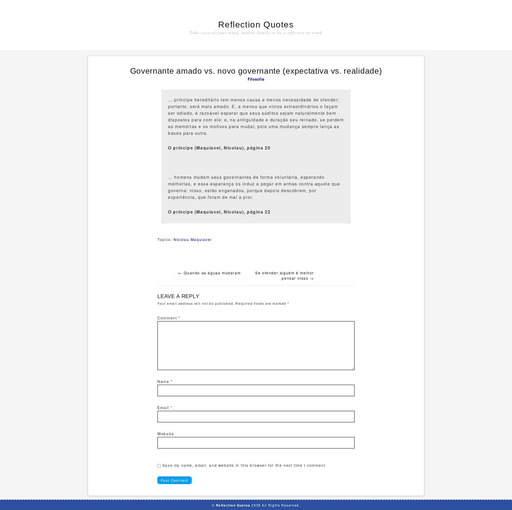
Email (164, 407)
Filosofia (256, 79)
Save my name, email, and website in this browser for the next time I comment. (244, 465)
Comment (168, 318)
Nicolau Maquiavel (192, 239)
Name (165, 381)
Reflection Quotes (256, 24)
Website (165, 433)
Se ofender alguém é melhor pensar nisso (284, 275)
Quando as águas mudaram (209, 272)
